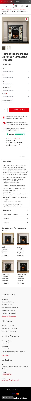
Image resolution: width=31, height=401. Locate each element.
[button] (1, 1)
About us (5, 299)
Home (3, 9)
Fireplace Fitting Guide (9, 328)
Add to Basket (19, 110)
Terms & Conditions (8, 310)
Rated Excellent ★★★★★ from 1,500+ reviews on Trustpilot (15, 1)
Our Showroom (7, 305)
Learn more (5, 355)
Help (22, 6)
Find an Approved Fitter (10, 307)
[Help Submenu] (24, 6)
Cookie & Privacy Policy (9, 313)
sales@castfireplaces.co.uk (10, 380)
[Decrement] (3, 110)
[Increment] (6, 110)
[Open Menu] (2, 6)
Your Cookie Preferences (9, 316)
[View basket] (27, 6)
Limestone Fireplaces (19, 9)
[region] (15, 147)
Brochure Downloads (9, 331)
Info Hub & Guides (8, 326)
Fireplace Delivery (8, 302)
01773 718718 (7, 374)
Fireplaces (9, 9)
